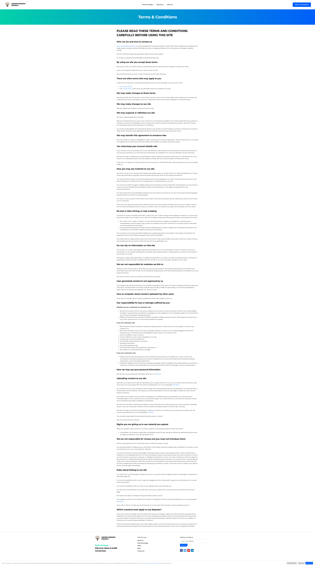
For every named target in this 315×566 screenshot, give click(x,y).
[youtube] (188, 550)
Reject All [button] (301, 563)
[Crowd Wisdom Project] (15, 2)
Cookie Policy (127, 88)
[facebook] (181, 550)
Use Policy (120, 501)
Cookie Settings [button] (291, 563)
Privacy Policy (146, 563)
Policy (159, 374)
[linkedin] (192, 550)
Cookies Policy (156, 563)
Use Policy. (176, 385)
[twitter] (185, 550)
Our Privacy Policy (126, 86)
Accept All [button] (309, 563)
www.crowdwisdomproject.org (127, 46)
